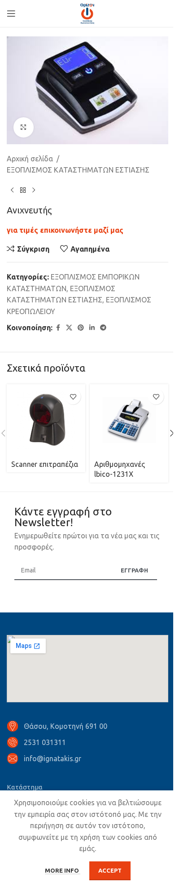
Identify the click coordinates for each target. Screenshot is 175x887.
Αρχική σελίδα (30, 159)
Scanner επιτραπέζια (44, 464)
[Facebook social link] (57, 328)
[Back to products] (23, 190)
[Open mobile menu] (11, 13)
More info (62, 870)
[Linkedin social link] (92, 328)
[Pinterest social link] (81, 328)
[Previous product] (12, 190)
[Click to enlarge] (23, 127)
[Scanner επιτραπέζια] (46, 420)
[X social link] (69, 328)
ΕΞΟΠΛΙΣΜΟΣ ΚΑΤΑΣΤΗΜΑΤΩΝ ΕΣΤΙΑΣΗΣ (78, 170)
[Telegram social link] (103, 328)
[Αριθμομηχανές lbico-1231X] (129, 420)
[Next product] (33, 190)
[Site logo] (87, 13)
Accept (110, 870)
